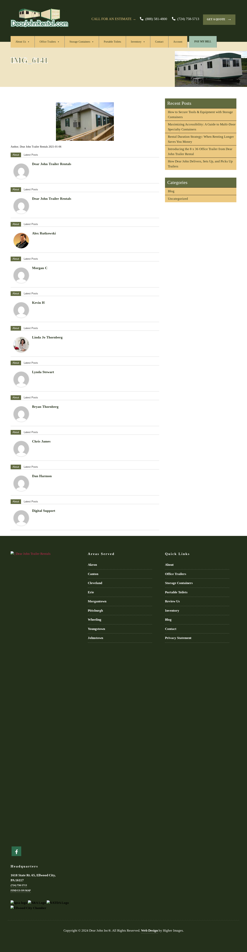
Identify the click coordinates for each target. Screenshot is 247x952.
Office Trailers (48, 41)
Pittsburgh (95, 610)
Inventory (136, 41)
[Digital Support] (21, 518)
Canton (93, 574)
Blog (171, 191)
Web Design (149, 930)
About (16, 154)
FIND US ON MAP (21, 890)
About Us (20, 41)
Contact (159, 41)
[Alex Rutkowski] (21, 240)
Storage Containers (79, 41)
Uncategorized (178, 199)
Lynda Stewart (43, 372)
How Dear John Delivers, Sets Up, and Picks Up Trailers (200, 164)
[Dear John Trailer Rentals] (21, 171)
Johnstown (95, 638)
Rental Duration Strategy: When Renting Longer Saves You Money (201, 139)
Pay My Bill (202, 41)
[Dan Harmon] (21, 483)
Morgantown (97, 601)
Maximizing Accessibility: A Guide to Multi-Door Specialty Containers (202, 127)
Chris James (41, 441)
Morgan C (39, 268)
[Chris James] (21, 448)
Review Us (172, 601)
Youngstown (96, 629)
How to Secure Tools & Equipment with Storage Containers (200, 114)
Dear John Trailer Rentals (51, 164)
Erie (91, 592)
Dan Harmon (42, 476)
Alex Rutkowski (44, 233)
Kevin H (38, 303)
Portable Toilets (112, 41)
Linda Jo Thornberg (47, 337)
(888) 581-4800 (156, 19)
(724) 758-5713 (188, 19)
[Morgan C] (21, 275)
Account (177, 41)
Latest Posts (31, 154)
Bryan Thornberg (45, 407)
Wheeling (94, 619)
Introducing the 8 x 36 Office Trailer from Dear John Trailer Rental (200, 151)
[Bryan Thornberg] (21, 414)
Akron (92, 565)
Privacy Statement (178, 638)
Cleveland (95, 583)
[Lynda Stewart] (21, 379)
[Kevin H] (21, 310)
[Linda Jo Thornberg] (21, 344)
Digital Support (43, 511)
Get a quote (219, 18)
